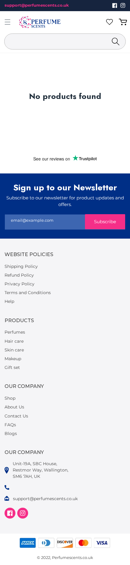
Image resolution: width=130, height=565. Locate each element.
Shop (10, 398)
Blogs (11, 433)
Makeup (13, 358)
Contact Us (16, 416)
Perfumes (15, 332)
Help (9, 301)
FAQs (10, 424)
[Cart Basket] (124, 22)
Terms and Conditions (28, 292)
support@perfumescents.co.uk (37, 5)
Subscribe (105, 221)
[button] (7, 22)
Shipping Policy (21, 266)
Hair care (14, 341)
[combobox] (65, 41)
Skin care (14, 350)
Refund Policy (19, 275)
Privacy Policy (19, 284)
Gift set (12, 367)
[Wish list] (110, 22)
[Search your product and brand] (115, 41)
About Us (14, 407)
